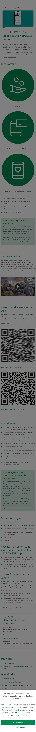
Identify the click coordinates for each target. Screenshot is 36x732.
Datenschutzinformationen (12, 710)
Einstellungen (20, 727)
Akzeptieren (18, 722)
